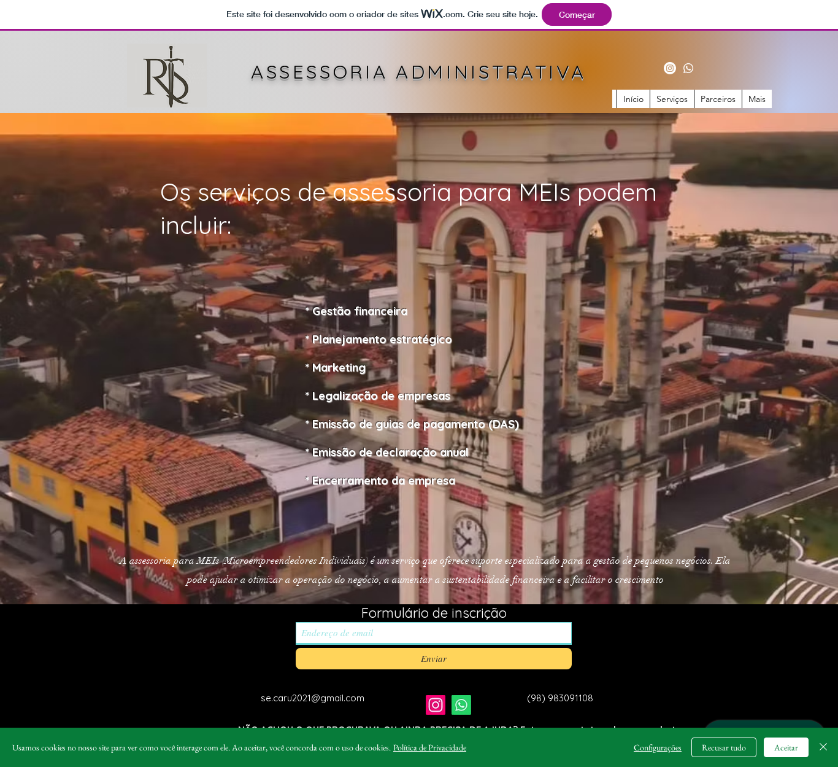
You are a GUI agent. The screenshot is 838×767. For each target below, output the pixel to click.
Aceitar (786, 747)
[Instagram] (670, 68)
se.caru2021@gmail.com (312, 698)
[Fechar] (823, 747)
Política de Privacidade (429, 747)
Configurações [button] (658, 747)
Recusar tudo (724, 747)
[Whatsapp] (688, 68)
